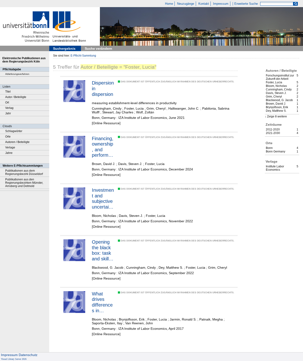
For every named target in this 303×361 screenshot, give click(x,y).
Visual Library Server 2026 (14, 359)
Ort (7, 102)
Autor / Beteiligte (15, 97)
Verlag (9, 108)
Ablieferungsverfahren (17, 74)
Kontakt (203, 3)
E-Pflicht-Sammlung (83, 55)
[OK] (295, 3)
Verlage (10, 147)
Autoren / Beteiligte (17, 142)
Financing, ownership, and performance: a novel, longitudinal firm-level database (103, 147)
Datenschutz (28, 355)
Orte (8, 136)
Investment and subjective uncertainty (103, 198)
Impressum (220, 3)
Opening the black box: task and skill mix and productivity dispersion (102, 250)
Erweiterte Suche (246, 3)
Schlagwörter (13, 131)
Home (169, 3)
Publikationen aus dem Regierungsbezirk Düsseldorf (24, 172)
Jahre (9, 153)
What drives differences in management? (102, 302)
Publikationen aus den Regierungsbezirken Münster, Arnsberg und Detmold (24, 183)
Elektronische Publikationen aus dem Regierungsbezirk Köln (24, 60)
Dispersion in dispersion (103, 88)
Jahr (8, 113)
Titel (8, 91)
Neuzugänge (185, 3)
